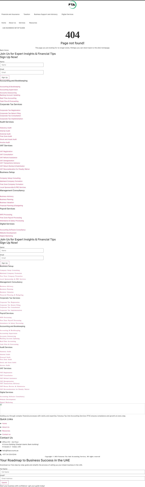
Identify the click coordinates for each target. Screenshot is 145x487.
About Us (12, 23)
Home (3, 23)
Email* (2, 475)
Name (2, 61)
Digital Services (67, 14)
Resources (33, 23)
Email (2, 69)
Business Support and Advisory (46, 14)
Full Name (3, 469)
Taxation (27, 14)
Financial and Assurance (10, 14)
